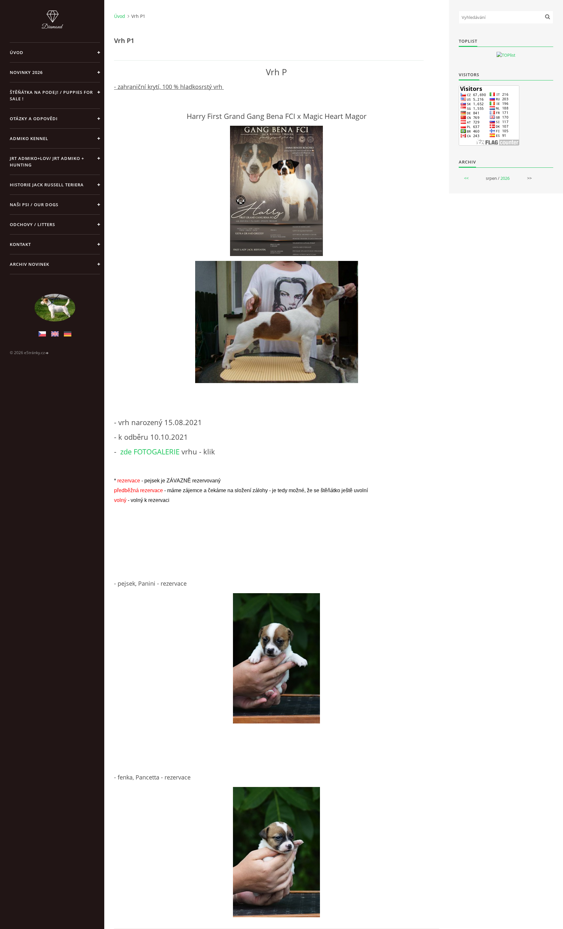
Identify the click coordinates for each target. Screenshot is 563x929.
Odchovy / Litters (32, 224)
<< (466, 178)
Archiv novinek (29, 264)
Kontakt (20, 244)
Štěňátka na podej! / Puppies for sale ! (51, 95)
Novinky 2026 (26, 72)
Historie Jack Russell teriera (47, 185)
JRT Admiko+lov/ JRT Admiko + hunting (47, 161)
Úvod (16, 52)
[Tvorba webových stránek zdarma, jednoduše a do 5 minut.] (47, 353)
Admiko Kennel (29, 138)
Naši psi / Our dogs (34, 204)
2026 (505, 178)
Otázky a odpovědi (34, 118)
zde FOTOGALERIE (150, 451)
